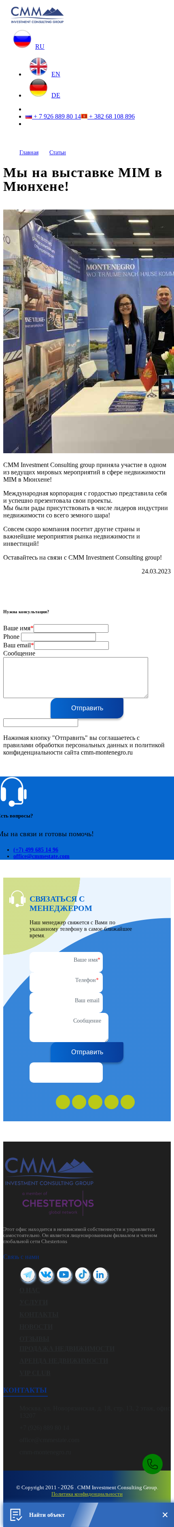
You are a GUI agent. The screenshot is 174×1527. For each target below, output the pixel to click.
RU (40, 46)
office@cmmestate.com (41, 856)
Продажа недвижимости (67, 1348)
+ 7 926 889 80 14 (56, 116)
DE (55, 95)
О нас (29, 1290)
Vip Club (35, 1372)
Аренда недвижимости (63, 1360)
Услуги (33, 1302)
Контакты (39, 1314)
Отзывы (34, 1338)
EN (55, 74)
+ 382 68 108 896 (111, 116)
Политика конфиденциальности (87, 1494)
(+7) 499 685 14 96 (35, 850)
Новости (36, 1326)
